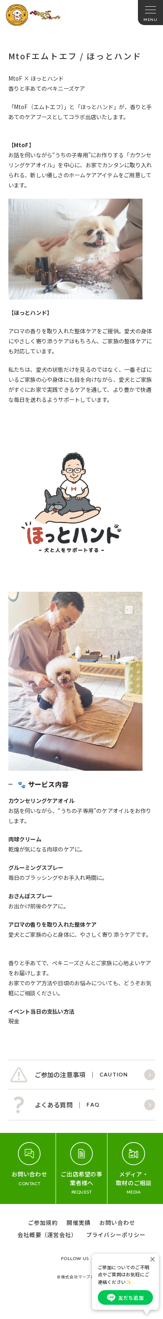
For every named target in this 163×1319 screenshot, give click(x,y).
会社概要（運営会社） (47, 1234)
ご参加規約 (43, 1222)
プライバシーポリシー (115, 1234)
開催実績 (78, 1222)
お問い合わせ (117, 1222)
